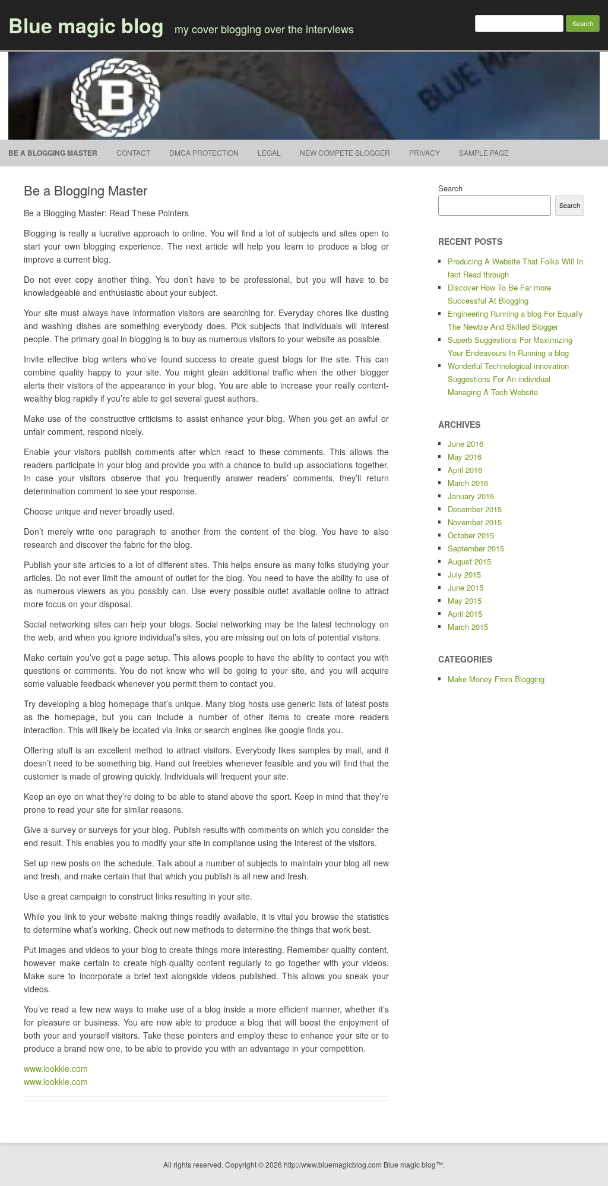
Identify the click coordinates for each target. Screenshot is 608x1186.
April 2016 (465, 469)
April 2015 (465, 613)
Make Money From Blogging (496, 679)
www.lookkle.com (56, 1068)
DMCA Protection (204, 152)
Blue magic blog (86, 25)
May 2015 (465, 600)
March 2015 (468, 626)
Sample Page (484, 152)
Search (450, 188)
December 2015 (475, 509)
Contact (133, 152)
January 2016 (471, 495)
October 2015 (471, 535)
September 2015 (476, 548)
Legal (269, 152)
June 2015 (465, 587)
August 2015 (469, 561)
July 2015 (464, 574)
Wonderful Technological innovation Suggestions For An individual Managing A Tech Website (508, 379)
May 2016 (465, 456)
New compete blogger (345, 152)
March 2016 (468, 482)
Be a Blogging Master (52, 152)
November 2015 (475, 522)
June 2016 (465, 443)
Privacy (424, 152)
